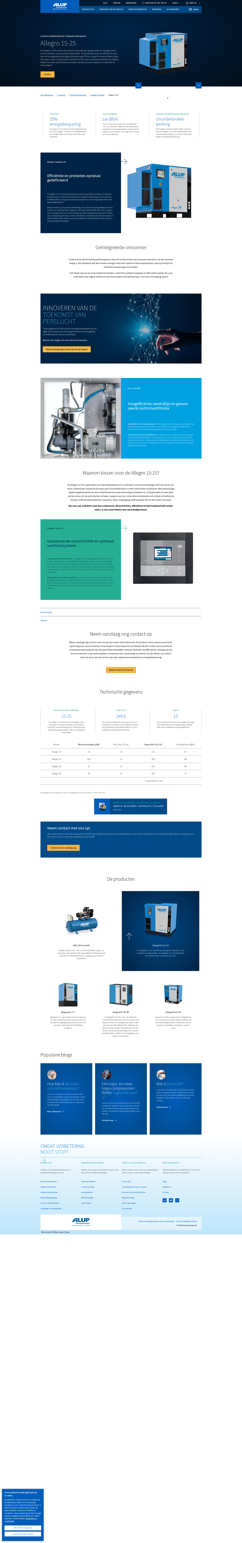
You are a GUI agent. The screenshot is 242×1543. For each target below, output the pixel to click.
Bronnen (156, 9)
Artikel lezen (162, 1107)
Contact (47, 74)
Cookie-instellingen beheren (186, 1221)
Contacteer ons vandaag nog (63, 847)
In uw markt (173, 9)
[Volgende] (199, 85)
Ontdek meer (108, 1120)
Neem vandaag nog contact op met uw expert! (66, 349)
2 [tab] (169, 98)
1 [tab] (167, 98)
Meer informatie (54, 1111)
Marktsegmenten (138, 9)
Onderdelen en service (111, 9)
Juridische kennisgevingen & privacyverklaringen (156, 1221)
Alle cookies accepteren (23, 1528)
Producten (88, 9)
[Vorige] (138, 85)
